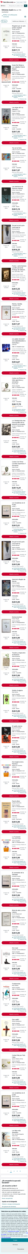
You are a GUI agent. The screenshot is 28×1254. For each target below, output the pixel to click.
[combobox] (16, 6)
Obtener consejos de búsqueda (11, 1204)
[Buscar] (25, 6)
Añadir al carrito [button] (14, 60)
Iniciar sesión (20, 2)
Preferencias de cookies (13, 1231)
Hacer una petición (7, 1198)
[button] (22, 56)
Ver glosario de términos (9, 1206)
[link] (25, 16)
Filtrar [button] (5, 21)
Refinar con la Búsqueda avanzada (10, 15)
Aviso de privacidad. (6, 1237)
